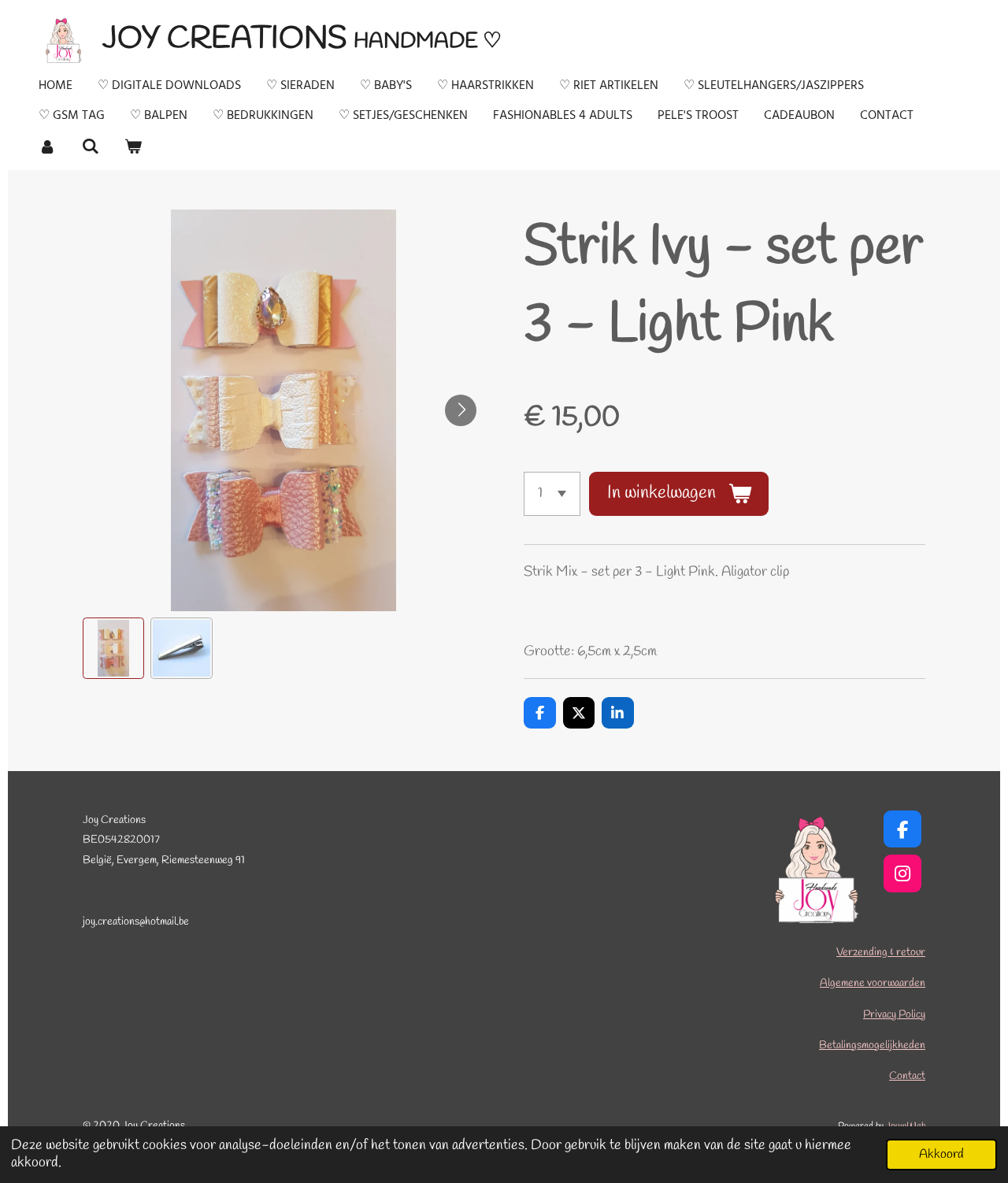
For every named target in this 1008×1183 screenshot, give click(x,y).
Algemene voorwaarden (872, 983)
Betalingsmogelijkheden (872, 1045)
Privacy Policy (894, 1014)
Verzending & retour (880, 952)
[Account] (47, 146)
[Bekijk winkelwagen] (133, 146)
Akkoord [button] (941, 1154)
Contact (907, 1076)
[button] (113, 648)
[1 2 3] (552, 494)
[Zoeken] (89, 146)
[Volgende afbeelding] (460, 410)
